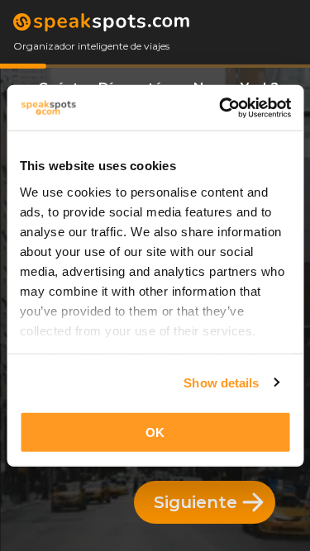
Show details (221, 382)
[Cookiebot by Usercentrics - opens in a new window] (220, 107)
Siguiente (195, 502)
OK (155, 432)
